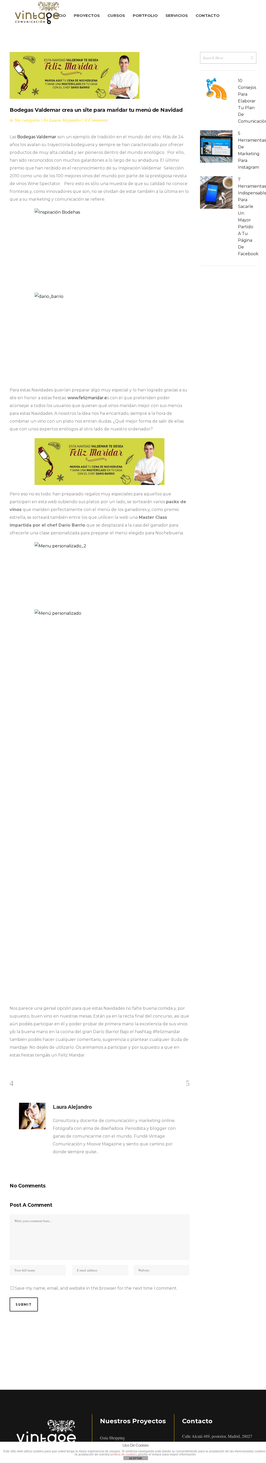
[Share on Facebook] (11, 1068)
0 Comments (96, 120)
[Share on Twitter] (17, 1068)
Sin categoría (27, 120)
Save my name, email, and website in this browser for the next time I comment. (96, 1288)
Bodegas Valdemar (36, 136)
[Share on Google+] (24, 1068)
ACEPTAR (135, 1458)
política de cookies (123, 1454)
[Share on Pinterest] (37, 1068)
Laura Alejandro (65, 120)
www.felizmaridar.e (87, 397)
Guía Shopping (112, 1437)
